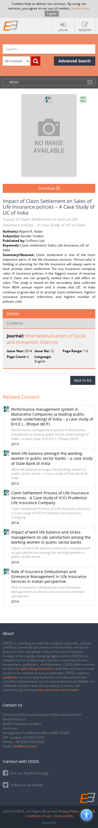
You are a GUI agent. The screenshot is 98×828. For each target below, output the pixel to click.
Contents (15, 323)
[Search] (35, 61)
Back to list (82, 380)
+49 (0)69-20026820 (29, 741)
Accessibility (64, 816)
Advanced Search (75, 60)
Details (13, 313)
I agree (51, 13)
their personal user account (57, 689)
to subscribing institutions (35, 668)
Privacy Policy (69, 811)
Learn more (80, 8)
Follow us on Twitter (26, 785)
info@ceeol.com (25, 746)
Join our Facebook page (29, 773)
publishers (11, 677)
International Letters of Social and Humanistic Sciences (46, 339)
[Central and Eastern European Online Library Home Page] (11, 25)
